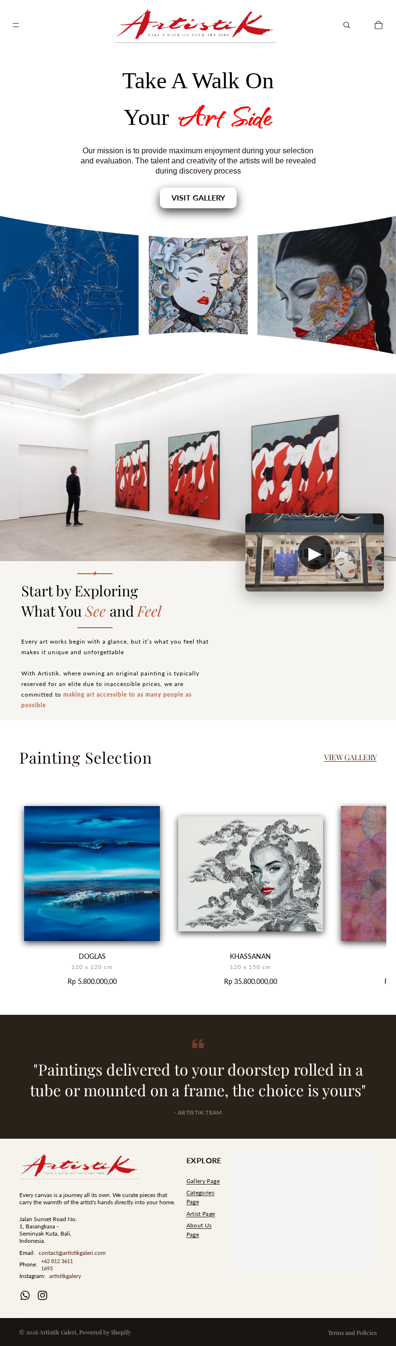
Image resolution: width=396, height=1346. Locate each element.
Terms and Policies (352, 1332)
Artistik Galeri (58, 1332)
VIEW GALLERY (350, 757)
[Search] (346, 25)
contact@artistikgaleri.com (72, 1252)
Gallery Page (203, 1180)
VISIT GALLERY (198, 197)
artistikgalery (65, 1275)
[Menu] (16, 25)
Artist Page (200, 1213)
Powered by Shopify (105, 1332)
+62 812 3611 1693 (57, 1264)
